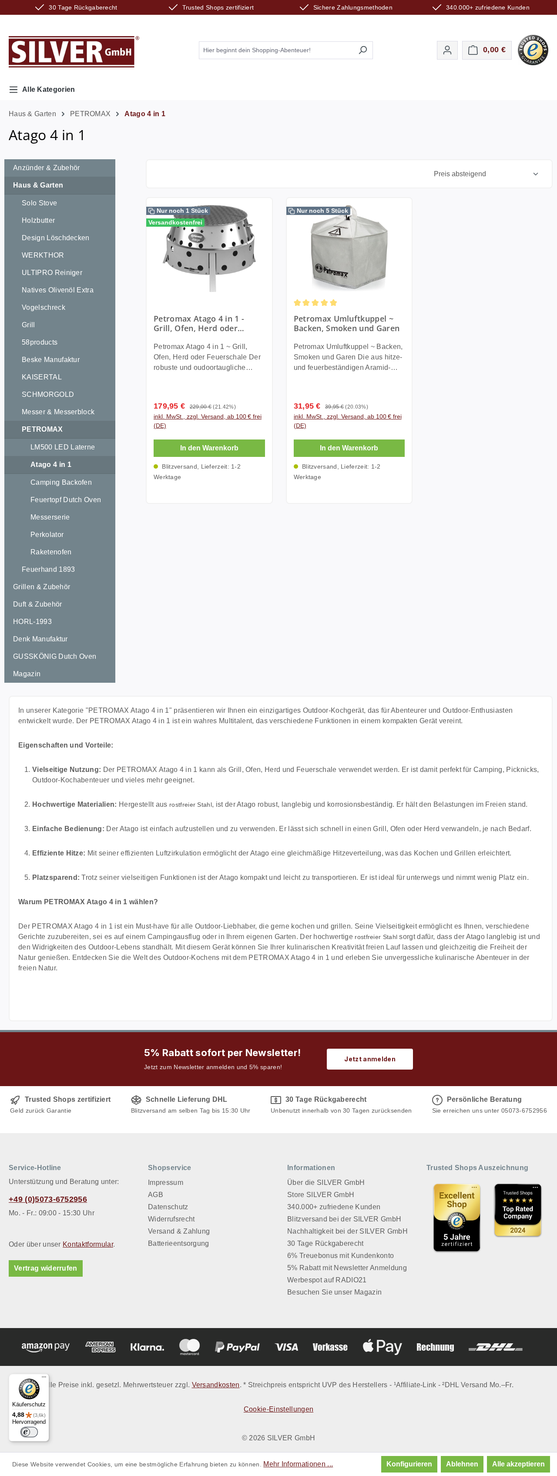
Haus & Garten (38, 185)
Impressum (165, 1182)
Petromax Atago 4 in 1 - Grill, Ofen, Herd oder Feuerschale (199, 323)
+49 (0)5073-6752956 (48, 1199)
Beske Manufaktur (51, 359)
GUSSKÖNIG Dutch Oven (54, 656)
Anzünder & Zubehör (46, 167)
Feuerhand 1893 (48, 569)
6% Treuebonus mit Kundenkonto (340, 1255)
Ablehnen (462, 1464)
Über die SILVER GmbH (326, 1182)
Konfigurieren (409, 1464)
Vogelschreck (43, 307)
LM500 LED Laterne (62, 447)
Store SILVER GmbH (320, 1194)
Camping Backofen (61, 482)
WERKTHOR (43, 255)
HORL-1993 (32, 621)
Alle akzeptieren (518, 1464)
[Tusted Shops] (533, 49)
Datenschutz (168, 1207)
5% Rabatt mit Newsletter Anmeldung (347, 1267)
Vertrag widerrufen (45, 1268)
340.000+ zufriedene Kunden (333, 1207)
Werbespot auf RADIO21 (327, 1280)
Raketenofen (51, 552)
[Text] (517, 1217)
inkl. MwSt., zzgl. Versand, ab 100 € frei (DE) (208, 421)
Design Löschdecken (56, 238)
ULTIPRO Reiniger (52, 272)
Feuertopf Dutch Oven (65, 499)
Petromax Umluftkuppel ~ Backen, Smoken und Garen (347, 323)
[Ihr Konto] (447, 50)
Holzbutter (38, 220)
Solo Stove (39, 203)
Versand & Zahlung (179, 1231)
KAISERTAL (42, 377)
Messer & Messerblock (58, 412)
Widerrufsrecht (171, 1219)
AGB (155, 1194)
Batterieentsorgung (178, 1243)
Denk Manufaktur (40, 639)
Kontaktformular (88, 1244)
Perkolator (47, 534)
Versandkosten (216, 1385)
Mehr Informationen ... (298, 1464)
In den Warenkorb (209, 448)
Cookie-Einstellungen (278, 1409)
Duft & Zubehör (37, 604)
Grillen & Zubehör (41, 586)
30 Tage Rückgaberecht (325, 1243)
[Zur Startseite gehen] (74, 51)
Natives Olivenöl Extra (58, 290)
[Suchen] (362, 50)
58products (39, 342)
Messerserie (50, 517)
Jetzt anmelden (369, 1059)
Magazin (26, 674)
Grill (28, 325)
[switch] (29, 1432)
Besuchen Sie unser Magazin (334, 1292)
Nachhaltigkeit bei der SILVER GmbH (347, 1231)
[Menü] (44, 1379)
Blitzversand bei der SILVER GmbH (344, 1219)
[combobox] (276, 50)
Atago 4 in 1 (50, 464)
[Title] (456, 1217)
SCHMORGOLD (48, 394)
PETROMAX (42, 429)
